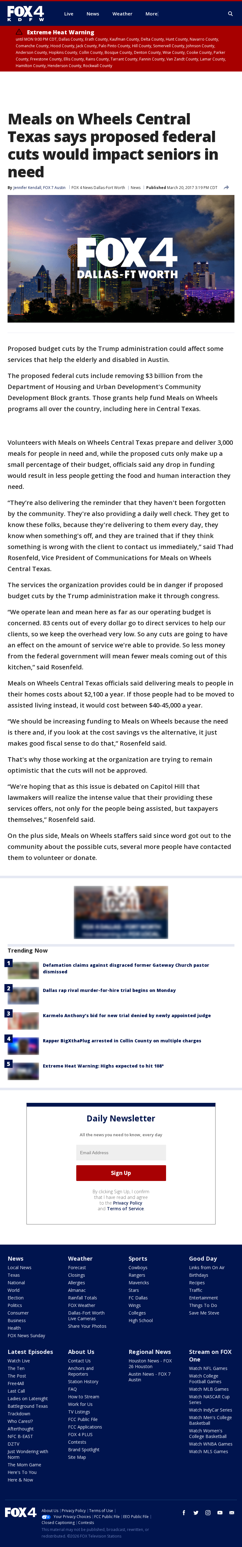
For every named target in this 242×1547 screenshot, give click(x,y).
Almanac (77, 1290)
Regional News (150, 1351)
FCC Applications (85, 1427)
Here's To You (22, 1472)
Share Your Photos (87, 1326)
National (16, 1283)
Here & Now (20, 1480)
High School (141, 1320)
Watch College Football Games (205, 1378)
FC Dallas (138, 1298)
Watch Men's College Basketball (210, 1420)
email (232, 1513)
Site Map (77, 1457)
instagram (208, 1513)
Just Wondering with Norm (28, 1454)
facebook (184, 1513)
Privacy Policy (127, 1203)
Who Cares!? (20, 1421)
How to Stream (83, 1397)
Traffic (195, 1290)
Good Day (203, 1258)
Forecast (77, 1267)
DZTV (13, 1444)
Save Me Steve (204, 1313)
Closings (76, 1275)
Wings (135, 1305)
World (14, 1290)
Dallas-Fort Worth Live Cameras (86, 1315)
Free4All (16, 1383)
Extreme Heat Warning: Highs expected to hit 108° (103, 1066)
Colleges (137, 1313)
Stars (134, 1290)
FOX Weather (81, 1305)
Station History (83, 1381)
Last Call (16, 1391)
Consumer (18, 1313)
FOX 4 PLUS (80, 1434)
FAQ (72, 1389)
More (152, 13)
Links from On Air (207, 1267)
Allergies (76, 1283)
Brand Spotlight (84, 1449)
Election (16, 1298)
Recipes (197, 1283)
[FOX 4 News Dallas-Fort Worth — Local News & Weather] (28, 13)
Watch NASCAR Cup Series (209, 1399)
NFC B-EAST (20, 1436)
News (136, 187)
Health (14, 1328)
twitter (196, 1513)
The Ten (16, 1368)
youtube (220, 1513)
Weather (80, 1258)
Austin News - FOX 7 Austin (149, 1377)
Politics (15, 1305)
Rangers (137, 1275)
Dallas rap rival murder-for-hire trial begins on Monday (109, 990)
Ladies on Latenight (28, 1398)
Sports (138, 1258)
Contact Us (79, 1361)
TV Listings (79, 1412)
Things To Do (203, 1305)
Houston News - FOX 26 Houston (150, 1363)
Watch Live (19, 1361)
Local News (20, 1267)
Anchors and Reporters (81, 1371)
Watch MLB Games (209, 1389)
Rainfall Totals (82, 1298)
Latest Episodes (30, 1351)
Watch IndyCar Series (210, 1410)
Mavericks (139, 1283)
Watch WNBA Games (211, 1444)
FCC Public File (83, 1419)
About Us (81, 1351)
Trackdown (19, 1414)
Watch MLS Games (208, 1451)
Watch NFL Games (208, 1368)
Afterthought (21, 1429)
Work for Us (80, 1404)
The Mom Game (24, 1465)
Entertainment (203, 1298)
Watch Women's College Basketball (208, 1433)
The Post (17, 1376)
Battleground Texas (28, 1406)
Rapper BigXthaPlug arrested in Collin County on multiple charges (122, 1041)
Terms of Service (125, 1209)
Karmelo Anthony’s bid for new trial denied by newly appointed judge (127, 1015)
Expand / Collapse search (230, 14)
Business (17, 1320)
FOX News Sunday (26, 1335)
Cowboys (138, 1267)
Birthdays (198, 1275)
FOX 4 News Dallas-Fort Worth (98, 187)
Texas (14, 1275)
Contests (77, 1442)
